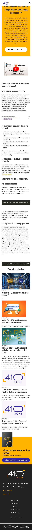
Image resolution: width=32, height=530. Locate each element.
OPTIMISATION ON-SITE (16, 49)
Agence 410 (6, 494)
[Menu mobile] (29, 3)
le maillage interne (7, 174)
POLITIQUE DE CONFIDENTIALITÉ (25, 527)
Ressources (15, 509)
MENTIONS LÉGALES (15, 527)
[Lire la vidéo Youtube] (16, 69)
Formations (15, 503)
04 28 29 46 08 (7, 490)
